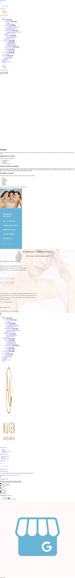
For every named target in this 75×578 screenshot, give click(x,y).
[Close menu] (1, 314)
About (3, 449)
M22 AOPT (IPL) (9, 221)
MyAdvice (32, 473)
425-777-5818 (5, 6)
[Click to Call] (0, 576)
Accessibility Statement (6, 497)
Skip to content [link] (3, 0)
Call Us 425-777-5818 (7, 278)
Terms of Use (13, 475)
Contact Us (4, 452)
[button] (7, 243)
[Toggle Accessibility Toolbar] (0, 477)
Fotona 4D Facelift (10, 225)
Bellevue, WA (3, 8)
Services (3, 450)
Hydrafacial (7, 238)
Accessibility (2, 475)
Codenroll (14, 499)
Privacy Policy (8, 475)
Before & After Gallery (6, 451)
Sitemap (18, 475)
